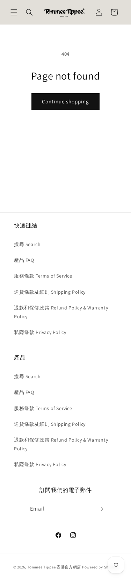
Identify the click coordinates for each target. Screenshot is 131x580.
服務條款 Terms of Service (43, 276)
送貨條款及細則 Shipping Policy (50, 292)
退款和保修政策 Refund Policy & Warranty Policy (61, 312)
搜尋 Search (27, 244)
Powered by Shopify (100, 567)
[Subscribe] (100, 509)
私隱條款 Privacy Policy (40, 332)
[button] (14, 12)
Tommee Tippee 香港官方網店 (54, 567)
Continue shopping (65, 101)
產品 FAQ (24, 260)
